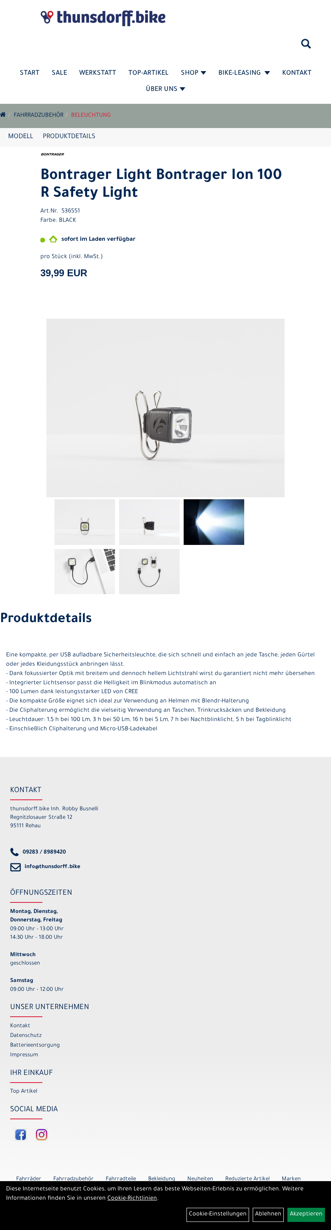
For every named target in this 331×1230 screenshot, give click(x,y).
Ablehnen (268, 1214)
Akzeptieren (306, 1214)
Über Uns (162, 89)
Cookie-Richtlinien (132, 1199)
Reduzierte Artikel (247, 1179)
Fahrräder (28, 1179)
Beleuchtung (91, 116)
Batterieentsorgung (35, 1046)
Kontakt (297, 73)
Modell (20, 137)
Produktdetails (69, 137)
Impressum (24, 1055)
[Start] (3, 116)
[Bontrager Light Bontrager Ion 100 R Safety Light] (165, 408)
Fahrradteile (121, 1179)
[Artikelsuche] (306, 47)
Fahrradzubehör (38, 116)
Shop (190, 73)
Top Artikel (23, 1092)
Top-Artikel (148, 73)
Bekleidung (161, 1179)
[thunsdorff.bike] (103, 18)
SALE (59, 73)
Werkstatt (97, 73)
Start (30, 73)
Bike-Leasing (240, 73)
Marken (291, 1179)
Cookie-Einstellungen (218, 1214)
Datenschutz (26, 1036)
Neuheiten (200, 1179)
